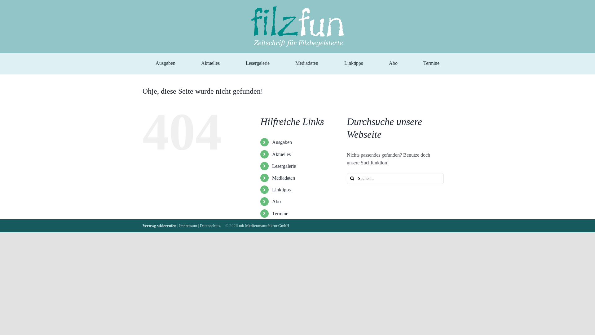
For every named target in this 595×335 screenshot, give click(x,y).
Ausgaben (282, 142)
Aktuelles (281, 154)
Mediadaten (283, 178)
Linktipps (281, 189)
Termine (280, 213)
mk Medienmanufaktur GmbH (264, 225)
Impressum (188, 225)
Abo (276, 201)
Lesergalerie (284, 166)
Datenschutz (210, 225)
